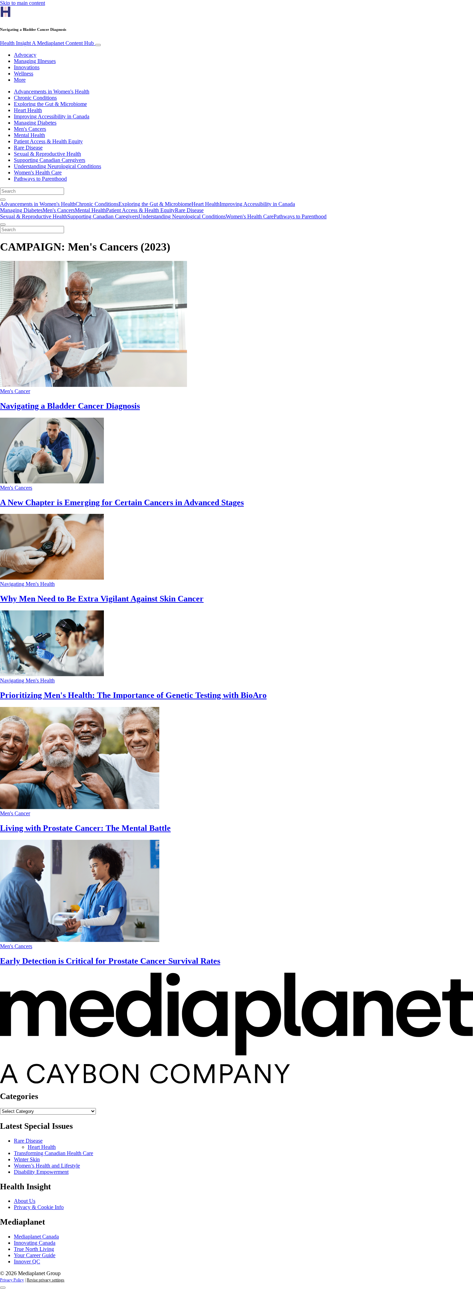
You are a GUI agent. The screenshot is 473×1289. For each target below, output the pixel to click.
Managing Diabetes (35, 123)
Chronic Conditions (35, 98)
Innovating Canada (34, 1243)
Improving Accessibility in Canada (51, 116)
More (20, 80)
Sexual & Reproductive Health (47, 154)
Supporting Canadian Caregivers (49, 160)
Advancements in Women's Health (51, 91)
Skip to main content (22, 3)
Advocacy (25, 55)
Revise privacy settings (45, 1280)
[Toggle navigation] (98, 45)
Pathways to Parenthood (40, 179)
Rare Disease (28, 148)
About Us (24, 1201)
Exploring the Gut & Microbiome (50, 104)
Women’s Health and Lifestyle (47, 1166)
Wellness (23, 73)
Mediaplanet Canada (36, 1237)
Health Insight (47, 43)
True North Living (34, 1249)
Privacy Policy (12, 1280)
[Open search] (3, 200)
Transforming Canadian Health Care (53, 1153)
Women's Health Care (38, 172)
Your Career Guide (34, 1255)
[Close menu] (3, 225)
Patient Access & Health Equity (48, 141)
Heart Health (28, 110)
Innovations (26, 67)
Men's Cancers (30, 129)
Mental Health (29, 135)
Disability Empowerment (41, 1172)
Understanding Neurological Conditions (57, 166)
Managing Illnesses (35, 61)
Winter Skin (27, 1159)
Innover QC (27, 1261)
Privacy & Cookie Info (39, 1207)
